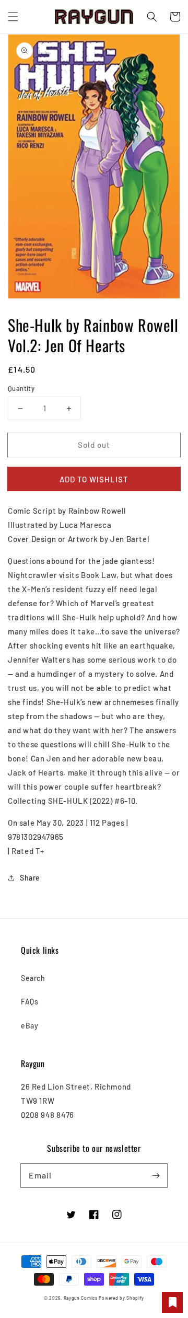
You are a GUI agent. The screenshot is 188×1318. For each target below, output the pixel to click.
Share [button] (30, 877)
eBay (29, 1025)
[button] (13, 16)
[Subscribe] (155, 1175)
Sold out (94, 444)
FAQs (29, 1001)
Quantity (21, 388)
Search (33, 978)
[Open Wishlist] (172, 1302)
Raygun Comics (81, 1298)
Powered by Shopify (121, 1298)
